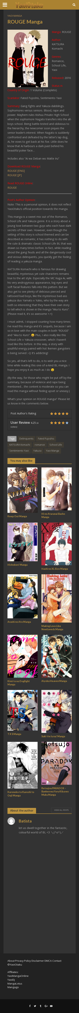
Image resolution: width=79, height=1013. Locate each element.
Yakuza (37, 450)
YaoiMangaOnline (18, 976)
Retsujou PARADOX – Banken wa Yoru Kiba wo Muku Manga (55, 791)
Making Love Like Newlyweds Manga (52, 628)
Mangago (13, 987)
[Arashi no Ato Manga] (22, 596)
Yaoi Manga (14, 15)
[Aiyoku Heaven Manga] (56, 656)
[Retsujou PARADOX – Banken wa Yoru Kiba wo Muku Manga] (56, 763)
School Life (55, 444)
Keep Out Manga (17, 516)
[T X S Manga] (22, 710)
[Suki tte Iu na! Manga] (56, 711)
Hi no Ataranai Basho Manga (53, 515)
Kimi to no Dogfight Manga (18, 683)
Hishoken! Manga (17, 564)
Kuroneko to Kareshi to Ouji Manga (20, 794)
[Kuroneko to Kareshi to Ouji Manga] (22, 765)
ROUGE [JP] (14, 175)
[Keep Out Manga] (22, 490)
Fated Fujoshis (46, 438)
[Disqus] (39, 893)
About (11, 960)
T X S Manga (14, 734)
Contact (56, 960)
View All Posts (61, 810)
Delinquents (26, 438)
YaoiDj (11, 979)
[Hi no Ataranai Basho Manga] (56, 488)
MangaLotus (14, 983)
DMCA (48, 960)
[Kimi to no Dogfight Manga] (22, 656)
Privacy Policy (23, 960)
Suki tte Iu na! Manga (53, 736)
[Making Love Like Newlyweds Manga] (56, 598)
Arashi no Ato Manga (19, 621)
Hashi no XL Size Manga (54, 568)
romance (40, 444)
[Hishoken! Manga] (22, 541)
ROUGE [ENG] (16, 171)
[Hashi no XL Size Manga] (56, 544)
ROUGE (12, 187)
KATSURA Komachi (19, 444)
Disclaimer (37, 960)
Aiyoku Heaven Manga (54, 681)
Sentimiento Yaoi (19, 450)
